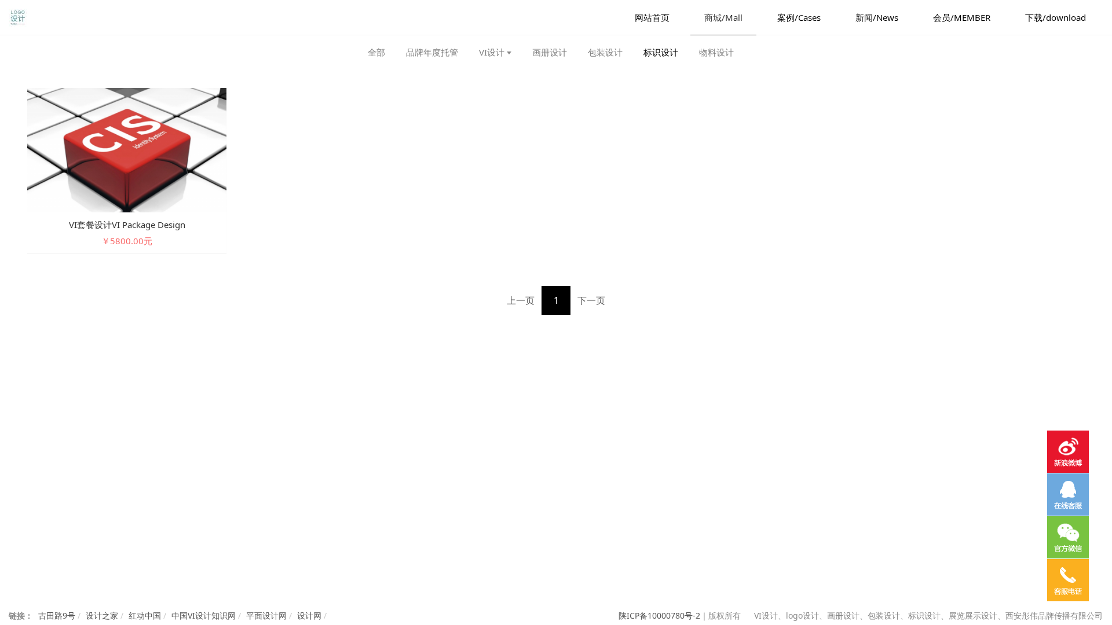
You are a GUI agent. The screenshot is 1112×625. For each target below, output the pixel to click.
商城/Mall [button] (723, 17)
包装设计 (605, 52)
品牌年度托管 (432, 52)
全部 (376, 52)
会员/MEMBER (961, 17)
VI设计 (491, 52)
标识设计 (660, 52)
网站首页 (652, 17)
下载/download (1055, 17)
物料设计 (716, 52)
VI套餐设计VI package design (127, 224)
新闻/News (876, 17)
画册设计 (549, 52)
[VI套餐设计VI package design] (126, 149)
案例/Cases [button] (799, 17)
